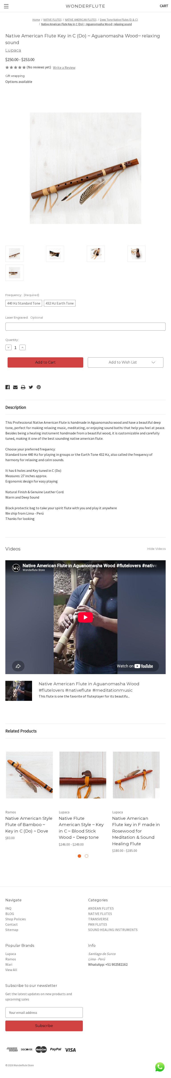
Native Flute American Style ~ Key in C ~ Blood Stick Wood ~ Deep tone (81, 828)
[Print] (23, 387)
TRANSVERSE (98, 919)
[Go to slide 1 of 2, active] (79, 856)
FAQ (8, 908)
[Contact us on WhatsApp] (159, 1066)
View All (11, 970)
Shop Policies (15, 919)
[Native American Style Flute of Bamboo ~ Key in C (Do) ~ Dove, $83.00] (29, 775)
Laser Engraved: (24, 317)
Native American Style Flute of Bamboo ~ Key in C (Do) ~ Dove (28, 825)
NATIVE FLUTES (100, 913)
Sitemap (11, 929)
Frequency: (22, 295)
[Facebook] (7, 387)
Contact (11, 924)
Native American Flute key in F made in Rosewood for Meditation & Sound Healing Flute (136, 831)
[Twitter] (31, 387)
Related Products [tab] (21, 731)
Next (159, 795)
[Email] (15, 387)
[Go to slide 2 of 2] (86, 856)
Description (15, 407)
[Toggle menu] (6, 6)
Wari (8, 964)
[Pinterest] (39, 387)
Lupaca (10, 953)
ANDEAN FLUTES (101, 908)
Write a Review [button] (64, 67)
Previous (6, 795)
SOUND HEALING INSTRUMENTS (113, 929)
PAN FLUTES (97, 924)
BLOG (9, 913)
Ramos (10, 959)
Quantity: (11, 340)
